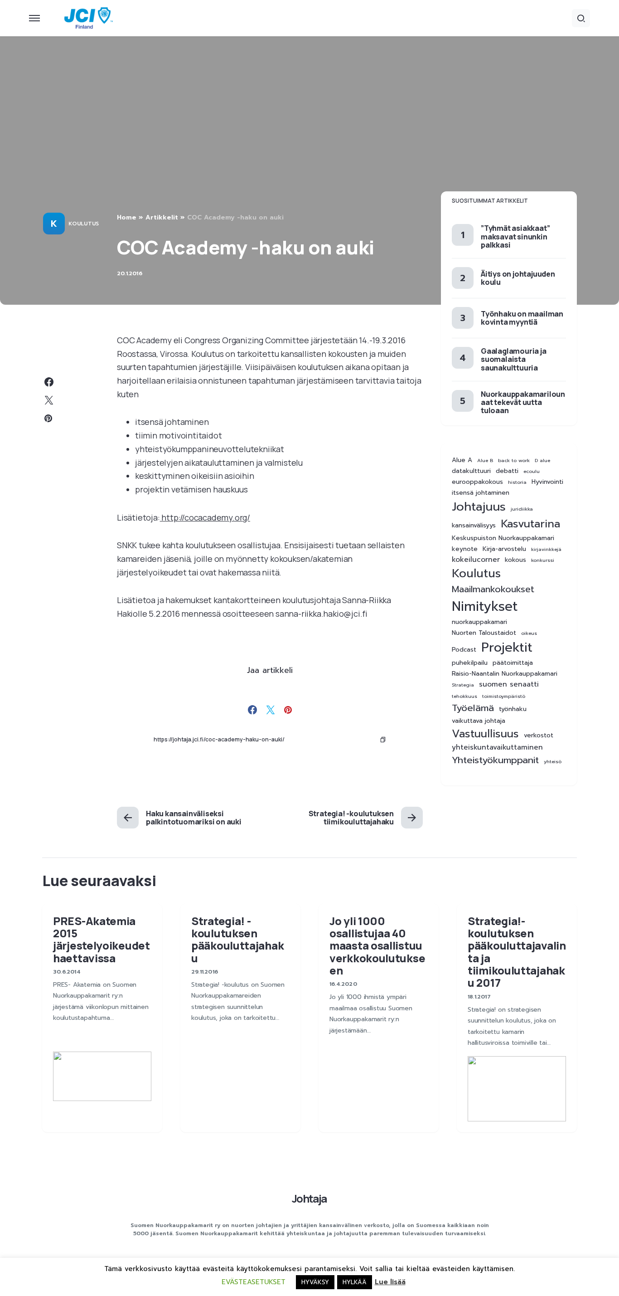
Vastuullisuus (485, 734)
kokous (515, 560)
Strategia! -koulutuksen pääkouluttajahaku (237, 939)
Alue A (462, 460)
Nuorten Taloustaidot (484, 633)
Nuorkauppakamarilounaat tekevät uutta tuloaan (523, 402)
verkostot (538, 735)
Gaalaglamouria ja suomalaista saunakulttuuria (513, 359)
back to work (514, 460)
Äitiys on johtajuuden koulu (518, 278)
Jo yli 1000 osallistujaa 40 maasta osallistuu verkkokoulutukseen (377, 945)
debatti (507, 471)
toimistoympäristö (503, 696)
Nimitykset (484, 606)
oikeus (529, 633)
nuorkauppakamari (479, 622)
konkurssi (542, 560)
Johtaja (309, 1198)
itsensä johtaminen (480, 492)
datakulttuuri (471, 471)
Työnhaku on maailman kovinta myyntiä (522, 318)
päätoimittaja (513, 662)
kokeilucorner (476, 560)
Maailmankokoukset (493, 589)
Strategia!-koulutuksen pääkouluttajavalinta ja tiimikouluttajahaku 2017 (517, 951)
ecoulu (531, 471)
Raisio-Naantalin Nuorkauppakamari (504, 673)
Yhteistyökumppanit (495, 760)
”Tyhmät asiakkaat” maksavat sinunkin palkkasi (515, 236)
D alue (542, 460)
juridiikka (522, 508)
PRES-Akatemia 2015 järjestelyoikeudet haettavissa (101, 939)
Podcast (464, 649)
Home (126, 217)
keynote (465, 549)
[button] (34, 18)
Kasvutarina (530, 524)
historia (517, 482)
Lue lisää (390, 1282)
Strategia (463, 684)
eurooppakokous (477, 482)
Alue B (485, 460)
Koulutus (83, 223)
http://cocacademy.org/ (205, 517)
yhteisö (552, 761)
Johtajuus (479, 507)
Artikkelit (161, 217)
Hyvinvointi (547, 482)
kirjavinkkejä (546, 549)
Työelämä (473, 708)
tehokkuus (464, 696)
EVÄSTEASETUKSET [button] (253, 1282)
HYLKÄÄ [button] (355, 1282)
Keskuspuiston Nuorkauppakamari (503, 538)
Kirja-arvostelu (504, 549)
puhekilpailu (470, 662)
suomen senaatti (509, 684)
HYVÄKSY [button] (315, 1282)
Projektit (506, 647)
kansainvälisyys (474, 525)
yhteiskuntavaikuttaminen (497, 747)
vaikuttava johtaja (478, 721)
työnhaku (513, 709)
